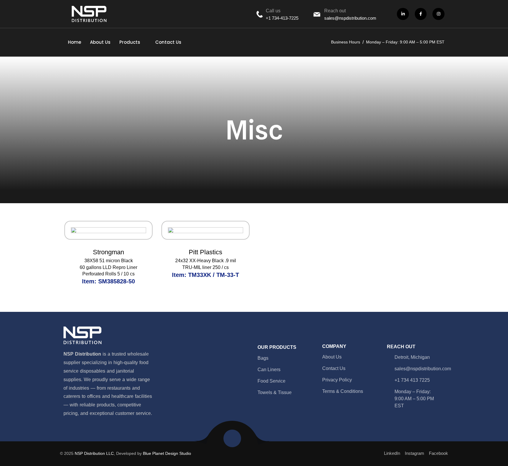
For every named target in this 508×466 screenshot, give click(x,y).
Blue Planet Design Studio (167, 453)
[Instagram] (438, 14)
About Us (100, 42)
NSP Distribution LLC (94, 453)
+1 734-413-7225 (282, 18)
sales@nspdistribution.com (350, 18)
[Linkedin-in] (403, 14)
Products (129, 42)
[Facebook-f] (421, 14)
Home (74, 42)
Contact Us (168, 42)
